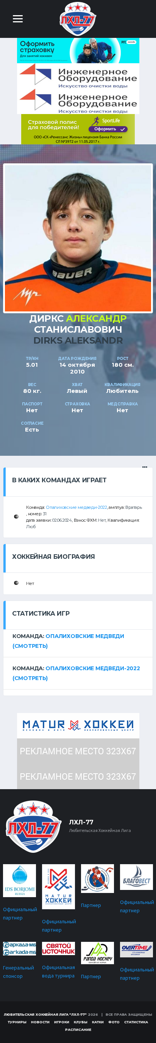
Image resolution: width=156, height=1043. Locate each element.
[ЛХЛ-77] (78, 128)
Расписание (78, 1029)
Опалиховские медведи (84, 636)
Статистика (136, 1022)
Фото (114, 1022)
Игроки (61, 1022)
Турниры (17, 1022)
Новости (40, 1022)
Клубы (80, 1022)
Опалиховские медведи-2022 (76, 507)
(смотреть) (30, 646)
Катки (98, 1022)
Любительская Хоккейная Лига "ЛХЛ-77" (45, 1014)
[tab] (78, 641)
